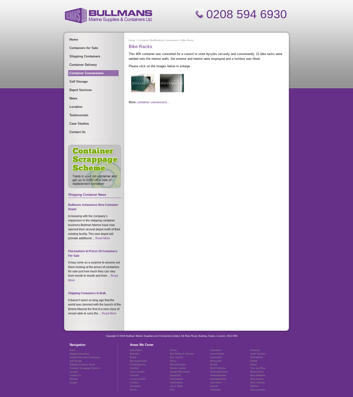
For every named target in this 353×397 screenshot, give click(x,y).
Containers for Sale (83, 48)
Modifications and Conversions (85, 357)
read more (102, 238)
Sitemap (74, 379)
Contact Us (77, 132)
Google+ (74, 382)
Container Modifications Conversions (158, 40)
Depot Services (80, 90)
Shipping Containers (84, 56)
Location (75, 107)
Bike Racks (187, 40)
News (73, 98)
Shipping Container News (82, 364)
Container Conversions (86, 73)
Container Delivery (83, 65)
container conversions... (153, 102)
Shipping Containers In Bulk (87, 293)
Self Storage (78, 81)
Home (73, 39)
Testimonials (78, 115)
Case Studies (79, 123)
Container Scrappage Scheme (84, 368)
